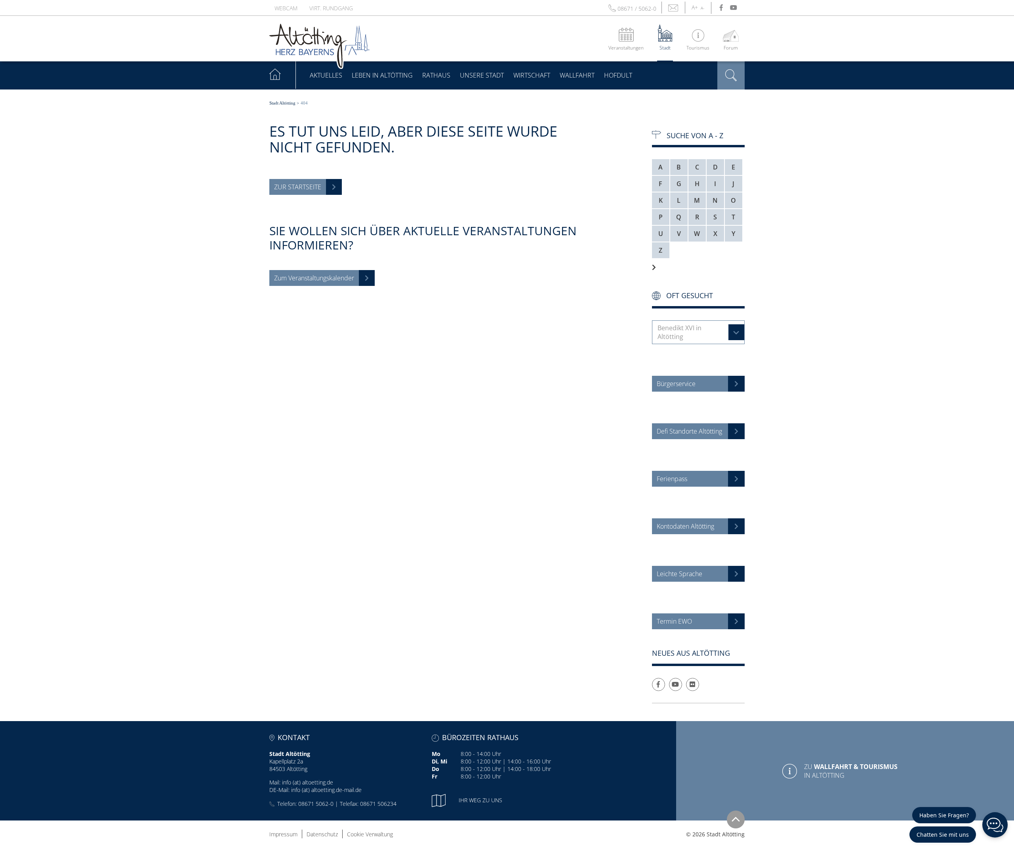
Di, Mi (439, 761)
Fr (434, 776)
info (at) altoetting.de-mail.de (326, 790)
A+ (695, 7)
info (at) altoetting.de (307, 782)
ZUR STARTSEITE (297, 187)
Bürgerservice (676, 383)
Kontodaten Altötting (685, 526)
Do (435, 769)
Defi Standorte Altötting (689, 431)
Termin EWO (674, 621)
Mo (436, 754)
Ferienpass (672, 478)
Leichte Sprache (679, 573)
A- (702, 8)
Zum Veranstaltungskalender (314, 278)
